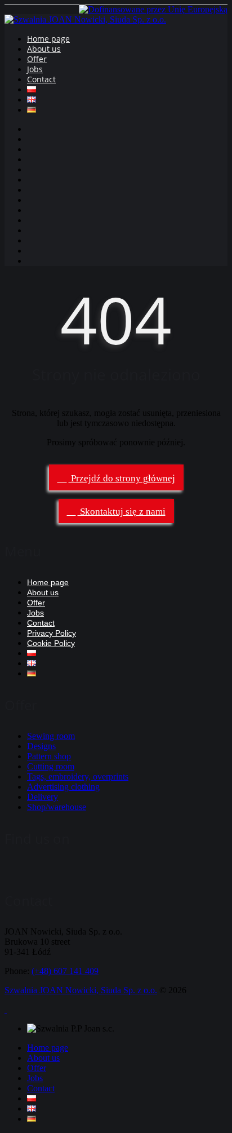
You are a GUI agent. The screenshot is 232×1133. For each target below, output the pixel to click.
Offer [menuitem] (36, 1068)
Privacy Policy (51, 633)
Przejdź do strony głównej (122, 478)
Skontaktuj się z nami (122, 511)
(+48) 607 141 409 (65, 971)
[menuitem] (31, 1098)
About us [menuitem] (43, 1058)
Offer (37, 59)
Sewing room (51, 736)
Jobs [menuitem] (35, 1078)
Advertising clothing (63, 786)
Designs (41, 746)
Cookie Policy (51, 643)
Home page (48, 38)
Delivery (42, 797)
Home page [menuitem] (47, 1047)
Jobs (35, 69)
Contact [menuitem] (41, 1088)
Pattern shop (49, 756)
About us (44, 48)
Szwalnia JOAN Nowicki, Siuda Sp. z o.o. (81, 990)
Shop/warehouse (56, 807)
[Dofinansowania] (153, 9)
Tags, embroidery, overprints (77, 776)
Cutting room (50, 766)
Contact (41, 79)
